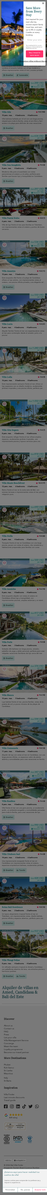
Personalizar (10, 1190)
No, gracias (25, 1190)
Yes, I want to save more (34, 54)
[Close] (43, 3)
